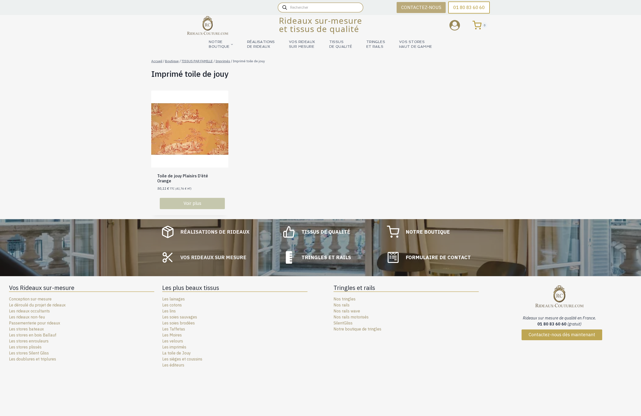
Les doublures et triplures (32, 358)
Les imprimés (174, 346)
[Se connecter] (458, 25)
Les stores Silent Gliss (29, 352)
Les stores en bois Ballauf (32, 334)
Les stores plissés (25, 346)
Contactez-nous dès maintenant (562, 334)
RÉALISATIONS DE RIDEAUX (261, 44)
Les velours (172, 340)
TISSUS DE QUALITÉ (340, 44)
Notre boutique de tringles (357, 328)
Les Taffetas (173, 328)
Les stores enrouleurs (29, 340)
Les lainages (173, 298)
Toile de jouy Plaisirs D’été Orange (182, 178)
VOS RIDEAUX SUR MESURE (302, 44)
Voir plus (192, 203)
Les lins (169, 310)
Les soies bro (174, 322)
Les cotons (172, 304)
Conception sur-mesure (30, 298)
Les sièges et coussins (182, 358)
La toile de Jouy (176, 352)
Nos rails (342, 304)
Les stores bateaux (26, 328)
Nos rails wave (347, 310)
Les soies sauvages (179, 316)
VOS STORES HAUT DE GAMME (415, 44)
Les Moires (172, 334)
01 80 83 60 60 (469, 7)
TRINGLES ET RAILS (375, 44)
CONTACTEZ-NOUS (421, 7)
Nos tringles (345, 298)
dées (190, 322)
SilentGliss (343, 322)
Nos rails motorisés (351, 316)
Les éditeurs (173, 364)
